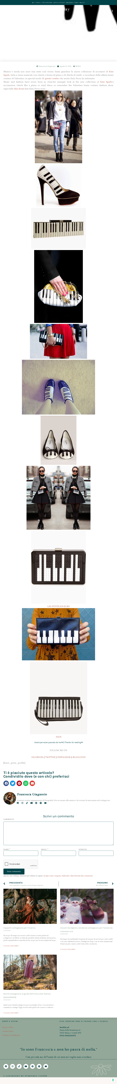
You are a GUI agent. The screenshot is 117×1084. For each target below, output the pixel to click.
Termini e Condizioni (11, 1035)
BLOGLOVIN (79, 757)
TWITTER (50, 757)
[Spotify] (40, 802)
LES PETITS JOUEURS (58, 606)
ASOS (58, 737)
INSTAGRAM (63, 757)
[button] (6, 783)
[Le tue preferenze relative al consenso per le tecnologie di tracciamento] (113, 1080)
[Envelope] (45, 802)
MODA (78, 66)
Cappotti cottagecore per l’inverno (19, 928)
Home (48, 46)
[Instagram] (22, 802)
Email (44, 849)
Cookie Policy (7, 1031)
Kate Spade (106, 82)
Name (6, 849)
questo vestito (52, 78)
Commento (8, 819)
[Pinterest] (36, 802)
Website (83, 849)
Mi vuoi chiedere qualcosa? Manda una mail (58, 2)
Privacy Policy (8, 1027)
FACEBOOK (37, 757)
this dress (19, 88)
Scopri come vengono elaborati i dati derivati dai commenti (68, 876)
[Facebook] (17, 802)
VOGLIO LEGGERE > (11, 946)
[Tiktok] (26, 802)
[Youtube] (31, 802)
